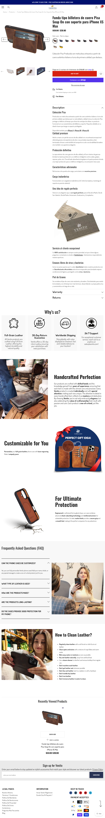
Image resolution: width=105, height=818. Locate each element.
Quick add (52, 734)
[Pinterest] (80, 792)
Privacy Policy (97, 769)
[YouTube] (85, 792)
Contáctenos (78, 255)
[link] (14, 333)
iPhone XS (85, 130)
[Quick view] (63, 708)
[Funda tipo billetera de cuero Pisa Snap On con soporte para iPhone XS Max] (52, 718)
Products (12, 12)
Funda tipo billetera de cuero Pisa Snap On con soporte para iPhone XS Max (52, 747)
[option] (25, 39)
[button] (5, 39)
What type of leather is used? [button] (16, 583)
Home (5, 12)
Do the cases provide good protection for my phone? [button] (21, 612)
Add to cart (75, 74)
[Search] (8, 7)
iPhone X (71, 130)
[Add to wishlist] (100, 73)
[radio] (55, 40)
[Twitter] (90, 792)
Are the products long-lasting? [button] (17, 602)
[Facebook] (70, 792)
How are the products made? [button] (15, 593)
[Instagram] (75, 792)
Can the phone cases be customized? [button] (19, 563)
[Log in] (96, 7)
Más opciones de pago (78, 85)
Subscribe (96, 775)
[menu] (3, 7)
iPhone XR (78, 130)
